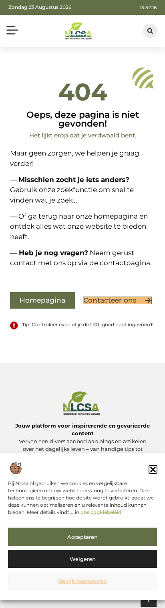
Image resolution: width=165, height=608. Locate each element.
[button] (153, 469)
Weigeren (83, 559)
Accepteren (82, 537)
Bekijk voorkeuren (82, 581)
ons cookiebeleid (100, 512)
